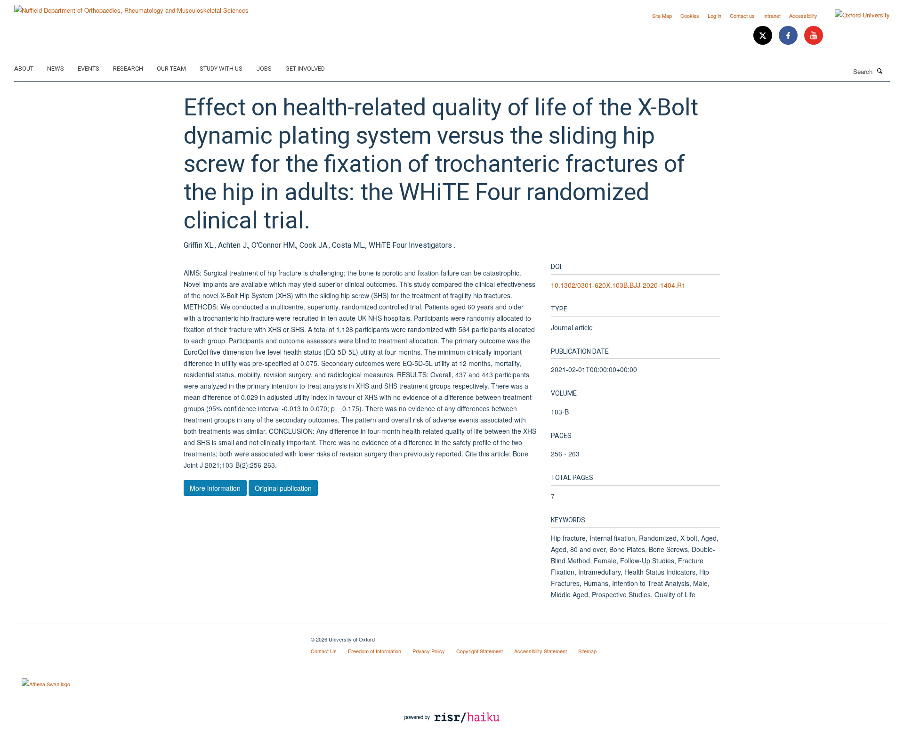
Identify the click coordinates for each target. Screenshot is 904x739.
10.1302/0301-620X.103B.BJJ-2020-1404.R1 (618, 285)
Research (128, 68)
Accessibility (803, 15)
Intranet (772, 15)
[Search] (880, 70)
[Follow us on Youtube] (813, 35)
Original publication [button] (283, 488)
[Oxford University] (855, 15)
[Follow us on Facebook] (789, 35)
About (23, 68)
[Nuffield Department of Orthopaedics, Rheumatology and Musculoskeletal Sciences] (131, 6)
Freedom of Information (374, 651)
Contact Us (324, 651)
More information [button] (215, 488)
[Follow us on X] (763, 35)
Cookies (689, 15)
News (55, 68)
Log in (714, 15)
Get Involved (305, 68)
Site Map (662, 15)
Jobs (264, 68)
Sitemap (587, 651)
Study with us (221, 68)
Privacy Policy (428, 651)
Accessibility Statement (540, 651)
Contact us (742, 15)
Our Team (171, 68)
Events (88, 68)
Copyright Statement (479, 651)
